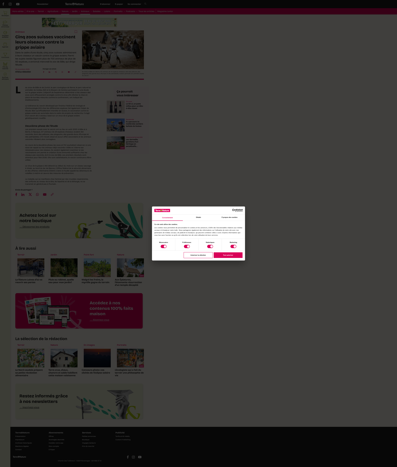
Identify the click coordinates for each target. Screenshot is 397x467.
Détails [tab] (198, 217)
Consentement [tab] (167, 217)
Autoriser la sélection (198, 255)
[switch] (187, 246)
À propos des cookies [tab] (229, 217)
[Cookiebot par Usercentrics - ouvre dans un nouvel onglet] (234, 210)
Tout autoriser (228, 255)
